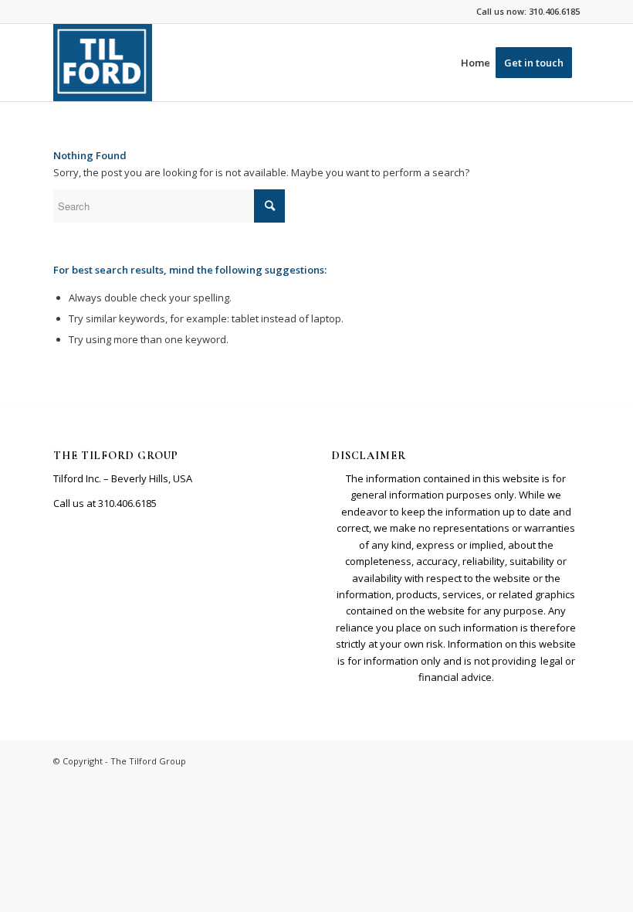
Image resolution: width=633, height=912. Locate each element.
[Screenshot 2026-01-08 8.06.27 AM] (102, 62)
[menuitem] (475, 62)
